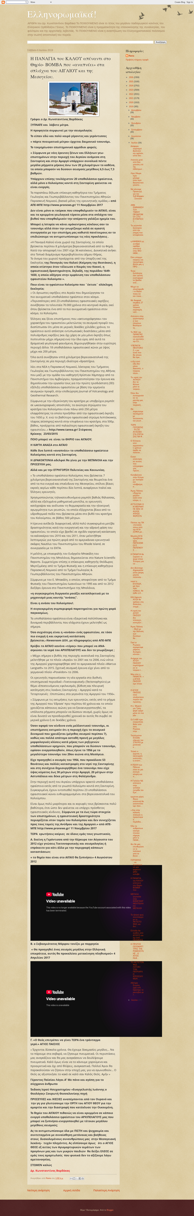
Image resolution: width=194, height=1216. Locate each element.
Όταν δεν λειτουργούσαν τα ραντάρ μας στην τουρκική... (137, 399)
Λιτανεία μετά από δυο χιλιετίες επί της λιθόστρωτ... (137, 164)
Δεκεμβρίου (136, 110)
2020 (131, 102)
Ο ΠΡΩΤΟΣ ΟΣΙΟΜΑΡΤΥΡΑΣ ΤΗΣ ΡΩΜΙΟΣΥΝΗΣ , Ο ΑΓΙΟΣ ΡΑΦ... (137, 951)
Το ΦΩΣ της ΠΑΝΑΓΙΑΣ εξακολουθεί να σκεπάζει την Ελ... (137, 337)
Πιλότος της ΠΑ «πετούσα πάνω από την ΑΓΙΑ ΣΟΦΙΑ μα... (137, 527)
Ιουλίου (134, 143)
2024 (131, 85)
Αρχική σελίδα (71, 1190)
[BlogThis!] (74, 1178)
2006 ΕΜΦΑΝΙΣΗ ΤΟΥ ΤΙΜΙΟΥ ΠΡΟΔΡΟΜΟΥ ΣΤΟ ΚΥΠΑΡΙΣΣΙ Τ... (137, 213)
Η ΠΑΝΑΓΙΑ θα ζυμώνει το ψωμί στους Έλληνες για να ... (137, 559)
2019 (131, 106)
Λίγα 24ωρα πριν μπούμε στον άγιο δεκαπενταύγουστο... (137, 179)
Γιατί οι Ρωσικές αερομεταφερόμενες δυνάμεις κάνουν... (137, 648)
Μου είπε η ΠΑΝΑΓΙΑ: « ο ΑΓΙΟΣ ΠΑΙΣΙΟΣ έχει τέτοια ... (137, 680)
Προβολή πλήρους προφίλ (137, 60)
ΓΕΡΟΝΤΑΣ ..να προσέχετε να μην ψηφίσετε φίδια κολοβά (136, 867)
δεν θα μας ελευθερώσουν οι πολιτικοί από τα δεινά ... (137, 850)
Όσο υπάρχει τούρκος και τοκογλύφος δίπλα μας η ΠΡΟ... (137, 262)
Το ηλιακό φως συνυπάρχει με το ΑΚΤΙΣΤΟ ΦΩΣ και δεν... (137, 921)
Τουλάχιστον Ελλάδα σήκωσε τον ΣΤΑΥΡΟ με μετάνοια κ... (137, 741)
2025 (131, 81)
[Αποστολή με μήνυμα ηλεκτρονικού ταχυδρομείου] (71, 1178)
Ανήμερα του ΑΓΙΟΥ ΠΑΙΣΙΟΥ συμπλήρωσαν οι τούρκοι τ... (137, 664)
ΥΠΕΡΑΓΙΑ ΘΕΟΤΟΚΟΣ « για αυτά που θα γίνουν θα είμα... (137, 351)
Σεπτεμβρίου (136, 130)
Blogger (110, 1210)
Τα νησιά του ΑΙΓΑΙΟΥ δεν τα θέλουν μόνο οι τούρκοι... (136, 383)
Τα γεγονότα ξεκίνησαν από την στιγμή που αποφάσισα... (137, 231)
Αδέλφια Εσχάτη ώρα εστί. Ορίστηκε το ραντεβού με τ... (137, 989)
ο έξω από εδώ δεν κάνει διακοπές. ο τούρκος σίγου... (137, 367)
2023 (131, 90)
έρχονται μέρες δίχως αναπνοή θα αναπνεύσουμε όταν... (137, 801)
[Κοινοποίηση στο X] (77, 1178)
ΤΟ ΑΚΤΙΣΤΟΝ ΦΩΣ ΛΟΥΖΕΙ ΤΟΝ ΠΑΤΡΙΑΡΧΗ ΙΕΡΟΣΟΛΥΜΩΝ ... (137, 970)
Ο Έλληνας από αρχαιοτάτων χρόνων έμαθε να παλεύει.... (137, 447)
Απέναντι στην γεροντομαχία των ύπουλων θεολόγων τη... (137, 322)
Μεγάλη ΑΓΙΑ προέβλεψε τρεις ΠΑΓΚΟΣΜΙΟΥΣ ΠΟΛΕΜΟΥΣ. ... (137, 543)
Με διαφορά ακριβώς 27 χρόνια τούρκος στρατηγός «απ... (137, 306)
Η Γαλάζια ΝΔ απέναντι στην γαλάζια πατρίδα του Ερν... (137, 787)
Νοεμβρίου (135, 117)
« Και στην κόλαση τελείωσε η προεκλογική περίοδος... (137, 816)
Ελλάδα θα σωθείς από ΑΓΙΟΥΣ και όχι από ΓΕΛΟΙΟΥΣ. (137, 935)
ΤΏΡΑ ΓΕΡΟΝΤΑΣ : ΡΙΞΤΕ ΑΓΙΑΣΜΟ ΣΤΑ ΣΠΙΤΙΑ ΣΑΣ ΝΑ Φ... (137, 431)
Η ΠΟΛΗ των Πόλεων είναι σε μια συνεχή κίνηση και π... (137, 771)
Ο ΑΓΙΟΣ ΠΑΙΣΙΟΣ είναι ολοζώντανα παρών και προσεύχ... (137, 696)
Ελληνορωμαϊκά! (62, 14)
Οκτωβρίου (136, 123)
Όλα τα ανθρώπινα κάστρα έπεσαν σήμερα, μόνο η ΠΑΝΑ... (137, 833)
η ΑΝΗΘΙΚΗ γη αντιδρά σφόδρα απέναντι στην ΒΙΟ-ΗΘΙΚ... (137, 247)
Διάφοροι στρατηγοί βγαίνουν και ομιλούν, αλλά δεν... (137, 151)
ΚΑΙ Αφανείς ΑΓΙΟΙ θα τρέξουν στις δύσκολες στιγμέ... (137, 602)
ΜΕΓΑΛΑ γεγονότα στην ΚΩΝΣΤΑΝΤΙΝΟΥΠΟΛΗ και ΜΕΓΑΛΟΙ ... (137, 902)
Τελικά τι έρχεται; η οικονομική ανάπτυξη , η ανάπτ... (137, 756)
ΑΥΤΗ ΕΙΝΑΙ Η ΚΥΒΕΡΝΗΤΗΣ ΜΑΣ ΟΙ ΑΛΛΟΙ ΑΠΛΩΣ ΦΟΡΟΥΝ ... (137, 511)
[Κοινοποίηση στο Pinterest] (82, 1178)
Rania (131, 56)
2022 (131, 94)
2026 (131, 77)
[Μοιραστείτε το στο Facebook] (79, 1178)
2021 (131, 98)
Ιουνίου (134, 1000)
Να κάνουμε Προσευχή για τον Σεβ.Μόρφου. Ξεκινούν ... (137, 195)
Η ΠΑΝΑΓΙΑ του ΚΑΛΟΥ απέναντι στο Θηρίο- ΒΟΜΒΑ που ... (137, 884)
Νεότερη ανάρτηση (38, 1190)
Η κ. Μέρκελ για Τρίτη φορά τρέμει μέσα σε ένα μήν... (137, 710)
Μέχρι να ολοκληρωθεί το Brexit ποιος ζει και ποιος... (137, 291)
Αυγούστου (136, 136)
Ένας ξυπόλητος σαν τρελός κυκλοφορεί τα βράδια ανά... (137, 277)
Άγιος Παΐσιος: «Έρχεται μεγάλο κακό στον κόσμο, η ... (137, 495)
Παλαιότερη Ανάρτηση (106, 1190)
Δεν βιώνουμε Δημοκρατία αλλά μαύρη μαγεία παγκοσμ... (137, 572)
